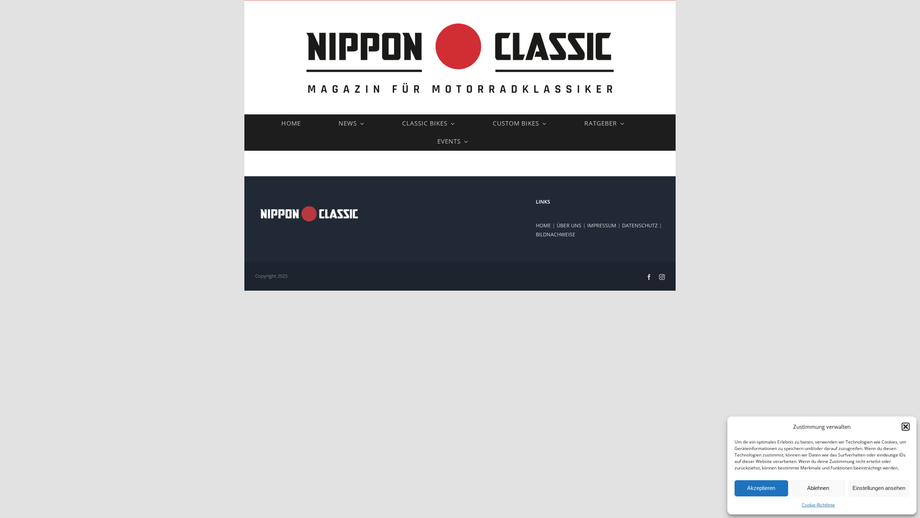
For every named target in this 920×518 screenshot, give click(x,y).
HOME (543, 225)
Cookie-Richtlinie (818, 505)
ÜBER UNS (569, 225)
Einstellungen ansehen (878, 488)
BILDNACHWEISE (555, 234)
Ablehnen (818, 488)
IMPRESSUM (601, 225)
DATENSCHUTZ (640, 225)
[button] (905, 426)
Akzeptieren (761, 488)
